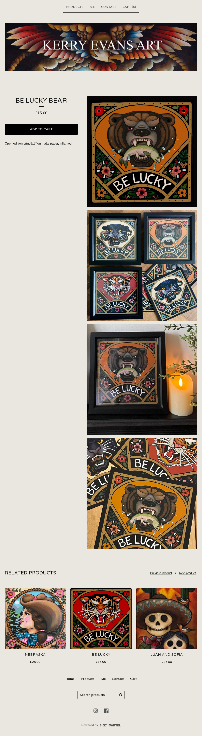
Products (74, 7)
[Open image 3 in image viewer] (142, 379)
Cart (133, 679)
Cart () (129, 7)
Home (70, 679)
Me (92, 7)
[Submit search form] (120, 694)
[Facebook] (106, 710)
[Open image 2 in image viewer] (142, 265)
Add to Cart (41, 129)
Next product (187, 573)
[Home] (101, 47)
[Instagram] (95, 710)
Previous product (161, 573)
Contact (108, 7)
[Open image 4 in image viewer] (142, 493)
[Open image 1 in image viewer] (142, 151)
